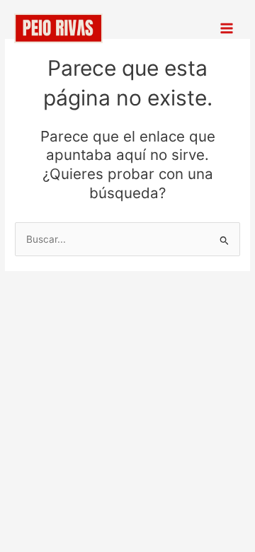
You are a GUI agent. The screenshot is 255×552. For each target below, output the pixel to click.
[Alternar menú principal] (227, 28)
